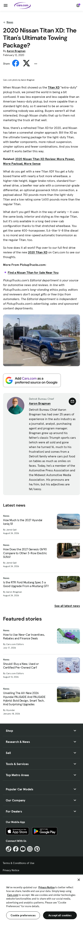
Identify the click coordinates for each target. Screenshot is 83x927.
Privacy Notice (11, 870)
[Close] (79, 879)
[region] (41, 900)
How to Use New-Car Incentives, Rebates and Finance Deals (24, 636)
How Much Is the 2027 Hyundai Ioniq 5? (22, 522)
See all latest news (67, 606)
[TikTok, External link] (8, 849)
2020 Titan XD (37, 252)
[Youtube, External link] (23, 849)
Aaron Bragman (16, 51)
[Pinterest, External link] (37, 849)
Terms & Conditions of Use (18, 863)
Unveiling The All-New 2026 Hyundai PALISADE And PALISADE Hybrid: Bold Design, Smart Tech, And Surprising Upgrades (24, 698)
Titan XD (54, 87)
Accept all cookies (59, 915)
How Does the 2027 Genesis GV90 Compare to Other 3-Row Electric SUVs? (25, 552)
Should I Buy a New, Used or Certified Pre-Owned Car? (21, 665)
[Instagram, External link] (30, 849)
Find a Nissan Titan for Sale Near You (33, 272)
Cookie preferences (23, 915)
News (10, 22)
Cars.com (12, 895)
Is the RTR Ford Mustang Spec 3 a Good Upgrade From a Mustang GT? (26, 584)
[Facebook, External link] (16, 849)
